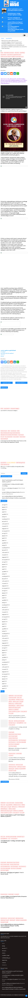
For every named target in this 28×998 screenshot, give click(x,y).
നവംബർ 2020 (5, 669)
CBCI (9, 430)
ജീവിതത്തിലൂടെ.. (12, 705)
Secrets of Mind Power (13, 738)
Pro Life (2, 436)
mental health (11, 732)
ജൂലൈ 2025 (4, 535)
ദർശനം (3, 953)
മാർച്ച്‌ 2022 (4, 631)
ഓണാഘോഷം (12, 764)
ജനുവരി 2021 (5, 664)
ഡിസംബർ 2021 (5, 638)
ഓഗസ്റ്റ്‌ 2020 (4, 676)
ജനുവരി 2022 (5, 635)
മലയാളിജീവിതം (20, 722)
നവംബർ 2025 (5, 526)
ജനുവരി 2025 (5, 550)
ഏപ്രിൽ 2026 (5, 514)
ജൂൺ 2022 (4, 624)
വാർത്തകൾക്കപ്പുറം (6, 957)
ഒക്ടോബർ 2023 (5, 585)
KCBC (2, 52)
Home (3, 943)
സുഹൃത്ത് (11, 713)
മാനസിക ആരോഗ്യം (13, 740)
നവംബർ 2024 (5, 554)
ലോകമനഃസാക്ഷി (12, 770)
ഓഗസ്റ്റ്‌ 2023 (4, 590)
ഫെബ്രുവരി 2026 (6, 519)
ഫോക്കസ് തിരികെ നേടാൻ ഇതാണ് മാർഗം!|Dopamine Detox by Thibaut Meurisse (15, 24)
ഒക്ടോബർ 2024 (5, 557)
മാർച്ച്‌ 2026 (4, 516)
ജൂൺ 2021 (4, 652)
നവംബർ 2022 (5, 612)
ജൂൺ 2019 (4, 688)
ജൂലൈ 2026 (4, 507)
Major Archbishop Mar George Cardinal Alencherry (10, 432)
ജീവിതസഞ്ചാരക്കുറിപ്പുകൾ (14, 707)
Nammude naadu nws (5, 371)
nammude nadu (13, 371)
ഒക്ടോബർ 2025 (5, 528)
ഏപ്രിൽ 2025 (5, 542)
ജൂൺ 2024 (4, 566)
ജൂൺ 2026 (4, 509)
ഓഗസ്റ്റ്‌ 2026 (4, 504)
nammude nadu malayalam (6, 373)
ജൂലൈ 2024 (4, 564)
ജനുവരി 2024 (5, 578)
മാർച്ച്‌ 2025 (4, 545)
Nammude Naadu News (19, 370)
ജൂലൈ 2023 (4, 593)
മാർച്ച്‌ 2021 (4, 659)
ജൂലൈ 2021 (4, 650)
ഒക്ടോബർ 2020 (5, 671)
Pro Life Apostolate (8, 436)
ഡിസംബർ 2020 (5, 666)
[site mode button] (24, 35)
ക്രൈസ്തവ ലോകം (12, 766)
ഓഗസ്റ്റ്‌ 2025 (4, 533)
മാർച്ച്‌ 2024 (4, 573)
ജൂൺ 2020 (4, 681)
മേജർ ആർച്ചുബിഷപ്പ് (20, 462)
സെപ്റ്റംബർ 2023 (6, 588)
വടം (25, 722)
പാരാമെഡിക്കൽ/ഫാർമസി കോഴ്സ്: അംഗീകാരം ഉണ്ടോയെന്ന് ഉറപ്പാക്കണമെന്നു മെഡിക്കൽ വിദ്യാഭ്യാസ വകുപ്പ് (21, 382)
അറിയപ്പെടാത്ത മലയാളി (19, 720)
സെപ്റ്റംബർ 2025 (6, 531)
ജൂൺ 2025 (4, 538)
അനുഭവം (4, 950)
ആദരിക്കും (22, 52)
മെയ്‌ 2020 (4, 683)
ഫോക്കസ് (11, 755)
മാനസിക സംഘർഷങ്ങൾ (14, 744)
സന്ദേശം (4, 962)
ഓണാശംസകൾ (19, 764)
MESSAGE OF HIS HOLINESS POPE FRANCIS (9, 434)
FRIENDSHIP (11, 695)
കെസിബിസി (3, 54)
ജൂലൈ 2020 (4, 678)
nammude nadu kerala (22, 371)
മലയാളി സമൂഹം (12, 722)
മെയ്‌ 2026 (4, 511)
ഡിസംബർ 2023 (5, 581)
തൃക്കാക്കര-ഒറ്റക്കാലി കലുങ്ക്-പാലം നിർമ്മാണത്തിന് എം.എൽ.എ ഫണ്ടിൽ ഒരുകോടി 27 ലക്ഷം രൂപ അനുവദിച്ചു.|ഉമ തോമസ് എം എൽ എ (8, 382)
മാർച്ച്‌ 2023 (4, 602)
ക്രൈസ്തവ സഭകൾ (21, 766)
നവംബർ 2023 (5, 583)
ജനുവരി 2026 (5, 521)
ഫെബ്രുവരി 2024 (6, 576)
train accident (16, 436)
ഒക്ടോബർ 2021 (5, 643)
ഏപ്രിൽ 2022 (5, 628)
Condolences (13, 430)
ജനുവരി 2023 (5, 607)
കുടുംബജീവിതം (12, 699)
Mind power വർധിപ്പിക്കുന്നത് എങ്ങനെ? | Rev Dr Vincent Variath (13, 489)
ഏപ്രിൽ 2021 (5, 657)
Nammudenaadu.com (8, 994)
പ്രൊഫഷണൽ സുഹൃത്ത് (14, 711)
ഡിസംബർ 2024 (5, 552)
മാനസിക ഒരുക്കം (22, 740)
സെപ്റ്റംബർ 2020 (6, 674)
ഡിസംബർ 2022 (5, 609)
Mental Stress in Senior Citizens (15, 734)
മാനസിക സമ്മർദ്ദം (12, 746)
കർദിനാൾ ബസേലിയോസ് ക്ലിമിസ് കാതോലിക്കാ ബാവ (12, 56)
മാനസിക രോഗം (12, 742)
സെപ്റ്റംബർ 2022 (6, 616)
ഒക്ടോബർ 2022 (5, 614)
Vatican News (22, 436)
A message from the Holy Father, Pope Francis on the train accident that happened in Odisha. (13, 441)
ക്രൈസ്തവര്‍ (11, 768)
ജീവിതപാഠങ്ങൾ (20, 705)
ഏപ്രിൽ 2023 (5, 600)
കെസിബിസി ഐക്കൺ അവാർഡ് (14, 54)
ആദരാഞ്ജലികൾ (4, 438)
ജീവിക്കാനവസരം (19, 699)
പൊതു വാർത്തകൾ (11, 462)
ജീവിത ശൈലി (18, 703)
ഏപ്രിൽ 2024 (5, 571)
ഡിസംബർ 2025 (5, 523)
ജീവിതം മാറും (11, 703)
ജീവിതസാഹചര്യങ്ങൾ (13, 709)
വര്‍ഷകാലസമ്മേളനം (15, 408)
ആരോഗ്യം (4, 960)
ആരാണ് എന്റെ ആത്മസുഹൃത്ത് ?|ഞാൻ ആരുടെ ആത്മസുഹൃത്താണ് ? (12, 481)
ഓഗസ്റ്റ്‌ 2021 (4, 647)
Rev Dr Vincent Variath (13, 736)
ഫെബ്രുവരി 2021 (6, 662)
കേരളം (3, 945)
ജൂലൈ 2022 (4, 621)
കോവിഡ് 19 (4, 948)
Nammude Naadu (10, 370)
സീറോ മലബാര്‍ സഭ (5, 464)
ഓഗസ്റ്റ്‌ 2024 (4, 562)
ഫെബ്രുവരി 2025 (6, 547)
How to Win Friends (18, 695)
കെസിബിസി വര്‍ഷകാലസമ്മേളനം (9, 410)
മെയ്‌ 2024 (4, 569)
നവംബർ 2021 (5, 640)
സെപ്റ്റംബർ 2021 (6, 645)
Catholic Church (4, 430)
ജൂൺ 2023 (4, 595)
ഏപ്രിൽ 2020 (5, 686)
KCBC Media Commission (9, 52)
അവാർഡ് (17, 52)
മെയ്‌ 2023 (4, 597)
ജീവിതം (10, 701)
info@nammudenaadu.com (19, 994)
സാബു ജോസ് (24, 711)
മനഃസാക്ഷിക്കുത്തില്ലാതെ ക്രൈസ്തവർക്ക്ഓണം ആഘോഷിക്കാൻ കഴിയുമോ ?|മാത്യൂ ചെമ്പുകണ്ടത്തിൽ (13, 497)
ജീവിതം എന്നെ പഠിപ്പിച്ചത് (18, 701)
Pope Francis (20, 434)
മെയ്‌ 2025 (4, 540)
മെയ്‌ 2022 (4, 626)
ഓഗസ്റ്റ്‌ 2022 (4, 619)
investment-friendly (12, 697)
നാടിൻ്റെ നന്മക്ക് (5, 955)
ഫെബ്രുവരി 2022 (6, 633)
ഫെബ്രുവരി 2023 (6, 604)
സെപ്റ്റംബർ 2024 (6, 559)
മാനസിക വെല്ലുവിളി (21, 742)
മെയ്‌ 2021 (4, 655)
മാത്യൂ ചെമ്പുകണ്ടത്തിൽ (20, 768)
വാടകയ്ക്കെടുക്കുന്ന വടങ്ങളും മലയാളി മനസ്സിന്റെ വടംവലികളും (12, 485)
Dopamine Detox (12, 753)
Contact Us (4, 965)
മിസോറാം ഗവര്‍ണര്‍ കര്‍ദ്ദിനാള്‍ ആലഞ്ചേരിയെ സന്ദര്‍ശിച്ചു (12, 467)
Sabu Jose (19, 697)
